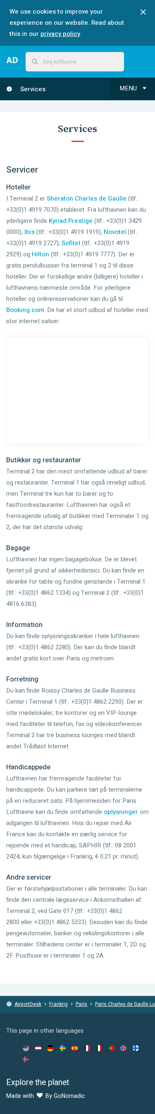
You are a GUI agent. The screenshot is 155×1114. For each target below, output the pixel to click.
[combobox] (75, 61)
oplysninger (121, 811)
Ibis (29, 232)
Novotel (115, 232)
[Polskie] (111, 1048)
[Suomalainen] (136, 1048)
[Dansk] (26, 1059)
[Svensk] (63, 1048)
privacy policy (60, 33)
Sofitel (71, 243)
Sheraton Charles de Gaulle (86, 198)
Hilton (40, 254)
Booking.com (25, 310)
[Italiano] (99, 1048)
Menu (128, 88)
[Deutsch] (50, 1048)
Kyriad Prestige (71, 220)
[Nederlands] (38, 1048)
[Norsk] (123, 1048)
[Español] (75, 1048)
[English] (26, 1048)
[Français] (87, 1048)
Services (32, 89)
